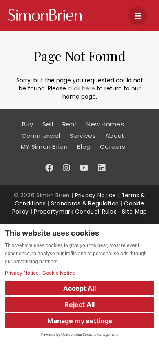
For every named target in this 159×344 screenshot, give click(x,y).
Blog (84, 146)
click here (81, 88)
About (115, 135)
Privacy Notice (95, 195)
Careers (112, 146)
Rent (69, 124)
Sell (47, 124)
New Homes (105, 124)
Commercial (41, 135)
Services (83, 135)
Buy (27, 124)
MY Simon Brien (44, 146)
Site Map (134, 212)
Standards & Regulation (85, 203)
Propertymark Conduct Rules (75, 212)
